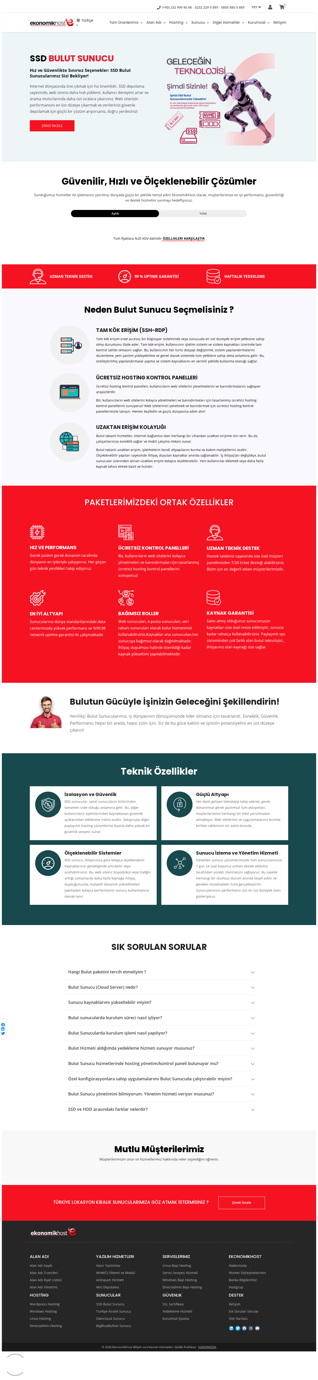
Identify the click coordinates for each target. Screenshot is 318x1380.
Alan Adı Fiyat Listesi (46, 1280)
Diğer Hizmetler (227, 22)
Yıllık (203, 213)
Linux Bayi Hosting (176, 1265)
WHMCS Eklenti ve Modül (115, 1273)
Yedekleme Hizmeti (177, 1311)
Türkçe (87, 20)
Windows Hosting (43, 1311)
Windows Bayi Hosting (179, 1280)
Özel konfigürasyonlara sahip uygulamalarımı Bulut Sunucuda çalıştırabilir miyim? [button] (150, 1078)
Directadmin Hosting (46, 1326)
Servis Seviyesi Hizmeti (180, 1273)
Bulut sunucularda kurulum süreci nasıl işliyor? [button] (115, 1017)
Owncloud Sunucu (110, 1318)
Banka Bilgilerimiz (243, 1280)
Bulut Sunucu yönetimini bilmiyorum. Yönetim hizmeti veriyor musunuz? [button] (141, 1093)
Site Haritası (238, 1318)
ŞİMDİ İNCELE (52, 125)
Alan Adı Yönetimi (44, 1287)
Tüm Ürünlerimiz (124, 22)
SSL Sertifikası (173, 1304)
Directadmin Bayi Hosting (182, 1287)
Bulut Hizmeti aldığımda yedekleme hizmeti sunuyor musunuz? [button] (131, 1048)
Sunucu (198, 22)
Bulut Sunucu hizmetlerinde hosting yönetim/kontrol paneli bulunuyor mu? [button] (143, 1063)
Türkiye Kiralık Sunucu (113, 1311)
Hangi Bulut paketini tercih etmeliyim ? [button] (107, 971)
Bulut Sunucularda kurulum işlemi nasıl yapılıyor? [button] (117, 1033)
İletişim (279, 22)
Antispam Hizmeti (110, 1280)
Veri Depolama (107, 1287)
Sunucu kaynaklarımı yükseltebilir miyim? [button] (109, 1002)
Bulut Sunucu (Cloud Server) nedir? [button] (103, 987)
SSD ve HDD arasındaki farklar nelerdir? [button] (108, 1109)
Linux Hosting (40, 1318)
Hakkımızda (238, 1265)
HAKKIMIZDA (207, 1347)
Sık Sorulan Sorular (244, 1311)
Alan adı (154, 22)
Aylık (115, 213)
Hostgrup (236, 1287)
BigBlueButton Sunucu (113, 1326)
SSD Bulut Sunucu (110, 1304)
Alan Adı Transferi (44, 1273)
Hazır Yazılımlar (108, 1265)
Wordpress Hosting (45, 1304)
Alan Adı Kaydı (41, 1265)
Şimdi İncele (241, 1202)
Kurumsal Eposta (175, 1318)
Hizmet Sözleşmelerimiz (247, 1273)
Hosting (176, 22)
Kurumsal (257, 22)
